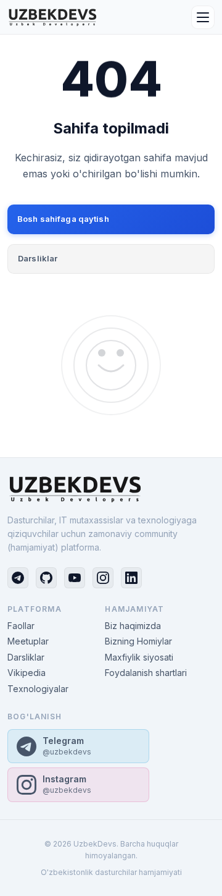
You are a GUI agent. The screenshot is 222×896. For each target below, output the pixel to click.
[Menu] (203, 17)
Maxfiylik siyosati (139, 657)
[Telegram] (17, 577)
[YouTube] (74, 577)
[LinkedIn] (131, 577)
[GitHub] (46, 577)
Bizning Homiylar (138, 641)
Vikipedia (26, 672)
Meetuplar (28, 641)
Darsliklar (37, 258)
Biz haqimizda (133, 625)
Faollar (21, 625)
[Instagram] (102, 577)
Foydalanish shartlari (146, 672)
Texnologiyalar (37, 688)
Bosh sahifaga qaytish (63, 219)
